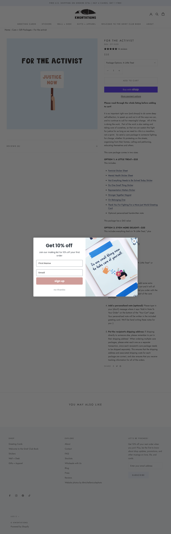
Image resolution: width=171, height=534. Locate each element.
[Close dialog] (134, 241)
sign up (60, 281)
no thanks (59, 289)
